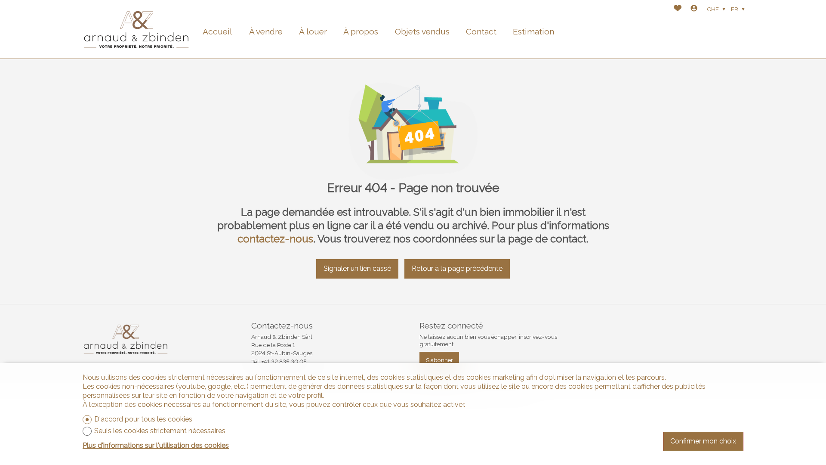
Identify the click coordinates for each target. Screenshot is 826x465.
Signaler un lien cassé (357, 268)
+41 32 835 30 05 (284, 361)
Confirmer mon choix (703, 441)
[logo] (136, 29)
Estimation (533, 31)
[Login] (694, 9)
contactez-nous (275, 238)
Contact (481, 31)
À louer (313, 31)
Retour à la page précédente (457, 268)
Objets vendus (422, 31)
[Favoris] (677, 9)
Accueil (217, 31)
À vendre (266, 31)
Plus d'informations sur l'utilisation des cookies (156, 445)
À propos (360, 31)
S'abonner (439, 359)
